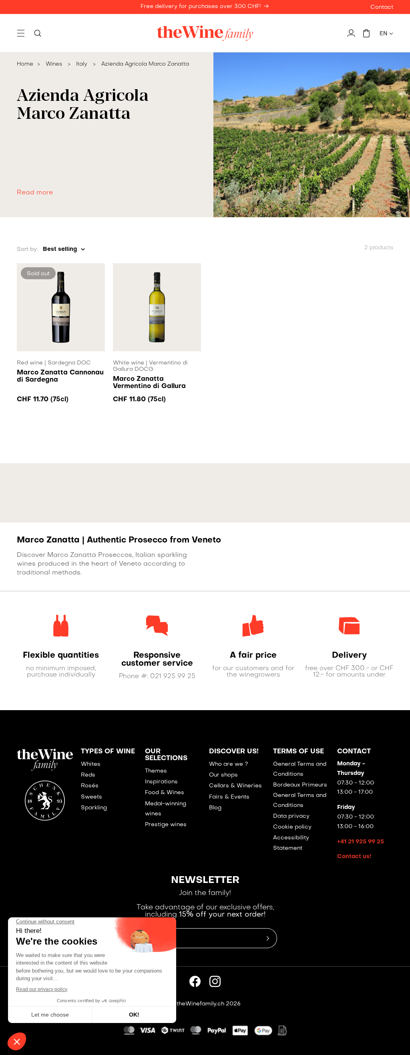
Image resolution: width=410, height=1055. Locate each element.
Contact (381, 7)
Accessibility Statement (291, 843)
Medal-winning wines (165, 809)
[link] (61, 656)
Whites (90, 764)
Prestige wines (166, 824)
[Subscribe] (268, 938)
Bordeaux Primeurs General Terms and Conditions (300, 795)
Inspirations (161, 782)
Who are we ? (228, 764)
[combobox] (63, 249)
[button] (21, 33)
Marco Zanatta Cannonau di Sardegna (60, 376)
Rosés (89, 786)
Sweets (91, 797)
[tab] (107, 163)
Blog (215, 808)
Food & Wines (164, 792)
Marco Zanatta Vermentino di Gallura (149, 383)
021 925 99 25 (172, 676)
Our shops (223, 775)
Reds (88, 775)
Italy (81, 64)
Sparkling (94, 808)
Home (25, 64)
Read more (35, 193)
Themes (156, 771)
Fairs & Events (229, 797)
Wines (54, 64)
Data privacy (291, 816)
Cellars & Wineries (235, 786)
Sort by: (27, 249)
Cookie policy (292, 827)
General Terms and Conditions (299, 769)
